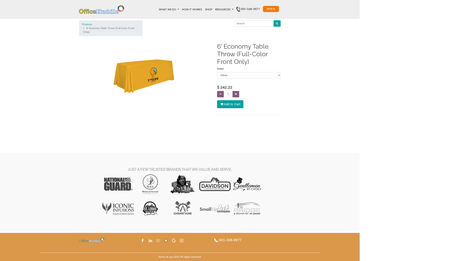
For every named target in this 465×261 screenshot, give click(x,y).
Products (87, 24)
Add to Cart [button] (231, 104)
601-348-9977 (230, 240)
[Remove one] (220, 94)
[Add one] (235, 94)
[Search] (277, 23)
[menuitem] (192, 9)
